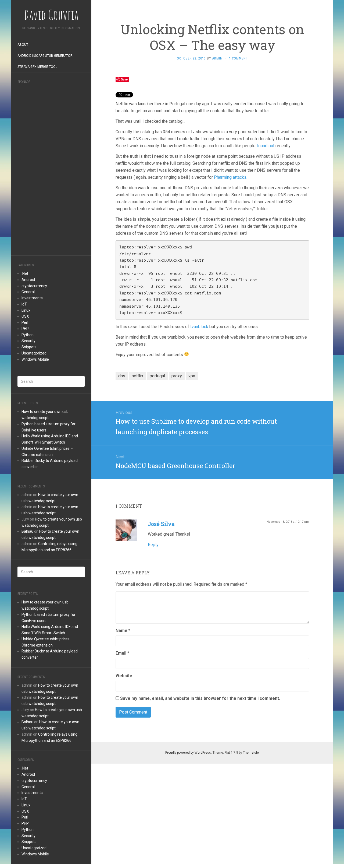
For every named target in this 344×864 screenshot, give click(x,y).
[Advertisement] (51, 168)
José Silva (161, 523)
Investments (32, 298)
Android (28, 280)
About (22, 45)
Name (123, 630)
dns (121, 375)
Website (124, 675)
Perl (25, 322)
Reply (153, 544)
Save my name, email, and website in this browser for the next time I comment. (200, 698)
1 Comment (238, 58)
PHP (25, 328)
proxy (176, 375)
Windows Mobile (35, 359)
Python (28, 335)
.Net (25, 273)
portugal (157, 375)
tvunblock (199, 326)
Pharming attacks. (230, 177)
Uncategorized (34, 353)
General (28, 292)
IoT (24, 304)
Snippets (29, 347)
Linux (26, 310)
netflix (137, 375)
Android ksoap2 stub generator (45, 56)
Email (122, 653)
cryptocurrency (34, 286)
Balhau (27, 531)
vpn (191, 375)
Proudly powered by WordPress (188, 752)
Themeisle (251, 752)
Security (28, 341)
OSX (25, 316)
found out (265, 145)
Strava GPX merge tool (37, 67)
